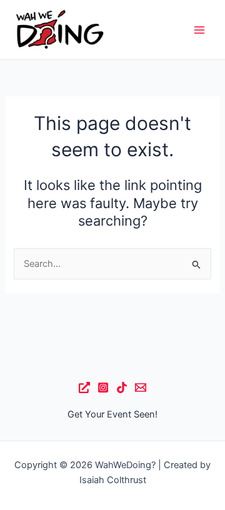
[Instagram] (103, 387)
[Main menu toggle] (199, 30)
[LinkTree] (84, 387)
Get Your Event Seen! (113, 414)
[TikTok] (122, 387)
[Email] (140, 387)
